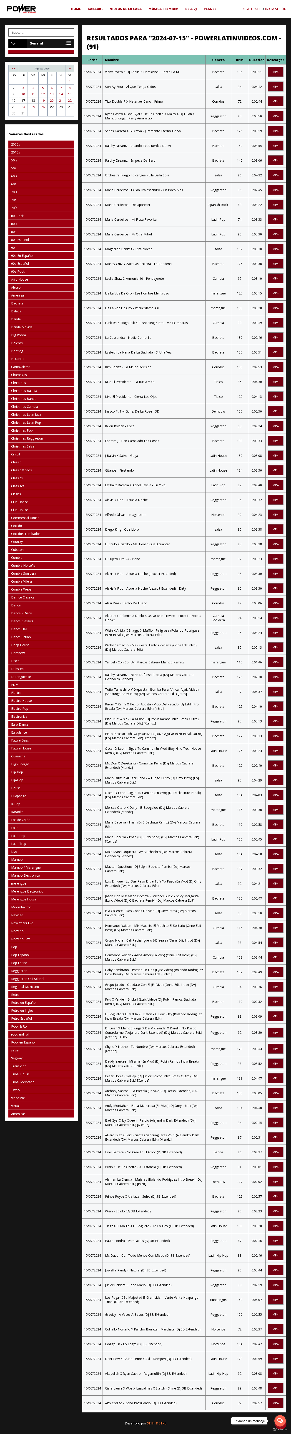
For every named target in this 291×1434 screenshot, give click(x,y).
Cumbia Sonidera (23, 573)
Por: (14, 43)
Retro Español (21, 1018)
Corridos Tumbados (25, 534)
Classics (17, 478)
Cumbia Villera (21, 581)
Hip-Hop (17, 780)
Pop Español (20, 955)
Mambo (17, 859)
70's (14, 192)
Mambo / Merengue (26, 867)
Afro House (19, 279)
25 (33, 107)
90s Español (20, 263)
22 (70, 100)
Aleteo (16, 287)
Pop (14, 947)
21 (61, 100)
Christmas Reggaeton (27, 438)
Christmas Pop (22, 430)
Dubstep (17, 669)
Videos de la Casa (126, 9)
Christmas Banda (23, 398)
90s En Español (22, 255)
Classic (16, 462)
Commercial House (25, 518)
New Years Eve (22, 923)
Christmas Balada (24, 390)
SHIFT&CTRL (156, 1423)
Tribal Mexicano (23, 1082)
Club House (19, 510)
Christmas (18, 383)
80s (13, 232)
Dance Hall (19, 629)
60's (14, 176)
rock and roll (20, 1034)
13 (52, 94)
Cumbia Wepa (21, 589)
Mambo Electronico (25, 875)
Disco (15, 661)
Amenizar (18, 295)
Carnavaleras (20, 367)
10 (23, 94)
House (16, 788)
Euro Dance (19, 724)
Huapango (18, 796)
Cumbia (16, 557)
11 (33, 94)
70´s (14, 208)
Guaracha (18, 756)
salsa (15, 1050)
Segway (17, 1058)
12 (43, 94)
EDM (14, 684)
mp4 (276, 72)
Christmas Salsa (23, 446)
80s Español (20, 239)
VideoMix (18, 1098)
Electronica (19, 716)
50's (14, 160)
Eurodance (19, 732)
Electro (16, 692)
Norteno (17, 931)
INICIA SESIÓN (275, 9)
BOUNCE (18, 359)
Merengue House (24, 899)
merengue (18, 883)
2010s (15, 152)
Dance (16, 605)
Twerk (15, 1090)
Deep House (20, 645)
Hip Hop (17, 772)
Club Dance (19, 502)
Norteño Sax (20, 939)
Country (17, 541)
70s (13, 200)
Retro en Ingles (22, 1010)
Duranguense (21, 677)
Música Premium (163, 9)
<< (13, 68)
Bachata (17, 303)
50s (13, 168)
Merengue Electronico (27, 891)
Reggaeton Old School (27, 979)
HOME (76, 9)
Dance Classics (22, 621)
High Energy (20, 764)
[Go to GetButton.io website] (280, 1429)
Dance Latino (21, 637)
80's (14, 224)
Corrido (16, 526)
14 (61, 94)
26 (43, 107)
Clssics (16, 494)
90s (13, 247)
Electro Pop (19, 708)
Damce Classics (22, 597)
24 (23, 107)
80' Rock (17, 216)
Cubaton (17, 549)
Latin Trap (18, 843)
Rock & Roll (19, 1026)
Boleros (17, 343)
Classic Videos (21, 470)
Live (14, 851)
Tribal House (20, 1074)
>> (69, 68)
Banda (16, 319)
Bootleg (17, 351)
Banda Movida (22, 327)
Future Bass (20, 740)
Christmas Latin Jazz (26, 414)
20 (52, 100)
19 (43, 100)
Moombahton (21, 907)
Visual (15, 1106)
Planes (210, 9)
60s (13, 184)
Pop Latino (19, 963)
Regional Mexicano (25, 986)
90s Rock (18, 271)
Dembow (18, 653)
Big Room (18, 335)
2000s (15, 144)
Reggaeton (19, 971)
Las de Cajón (20, 820)
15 (70, 94)
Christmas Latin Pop (26, 422)
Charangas (19, 375)
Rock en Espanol (23, 1042)
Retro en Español (23, 1002)
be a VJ (191, 9)
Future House (21, 748)
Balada (16, 311)
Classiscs (17, 486)
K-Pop (15, 804)
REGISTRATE (251, 9)
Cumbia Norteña (23, 565)
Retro (15, 994)
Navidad (17, 915)
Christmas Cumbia (24, 406)
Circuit (15, 454)
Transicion (18, 1066)
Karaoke (95, 9)
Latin (14, 828)
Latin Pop (18, 835)
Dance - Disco (21, 613)
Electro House (21, 700)
